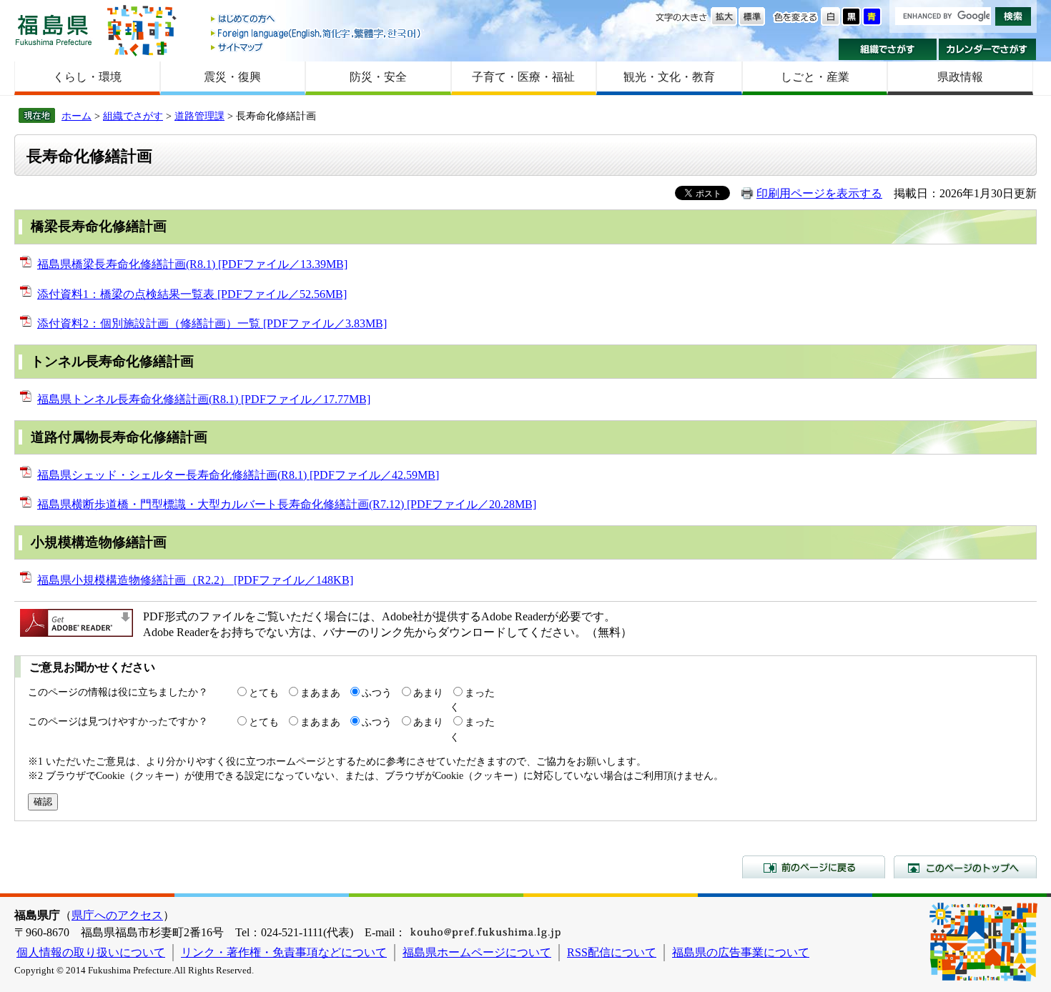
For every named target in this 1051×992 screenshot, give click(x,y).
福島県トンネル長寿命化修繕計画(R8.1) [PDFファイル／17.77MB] (203, 399)
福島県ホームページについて (477, 952)
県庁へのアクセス (117, 915)
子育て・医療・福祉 (523, 77)
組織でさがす (888, 49)
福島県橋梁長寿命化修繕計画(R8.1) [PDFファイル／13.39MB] (192, 264)
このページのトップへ (965, 866)
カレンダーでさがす (988, 49)
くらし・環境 (87, 77)
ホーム (76, 115)
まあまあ (320, 692)
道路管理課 (199, 115)
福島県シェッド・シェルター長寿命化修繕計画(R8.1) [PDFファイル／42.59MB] (238, 475)
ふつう (377, 692)
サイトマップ (316, 47)
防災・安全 (378, 77)
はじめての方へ (316, 19)
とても (264, 692)
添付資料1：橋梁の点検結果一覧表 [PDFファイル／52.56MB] (192, 294)
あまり (428, 692)
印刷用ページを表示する (819, 193)
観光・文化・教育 (669, 77)
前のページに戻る (813, 866)
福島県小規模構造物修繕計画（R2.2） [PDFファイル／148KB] (195, 580)
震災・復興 (232, 77)
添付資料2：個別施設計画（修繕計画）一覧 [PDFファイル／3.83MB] (212, 323)
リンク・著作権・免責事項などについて (284, 952)
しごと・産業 (815, 77)
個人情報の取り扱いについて (90, 952)
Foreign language (316, 33)
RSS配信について (611, 952)
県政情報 (960, 77)
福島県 (53, 29)
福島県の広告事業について (740, 952)
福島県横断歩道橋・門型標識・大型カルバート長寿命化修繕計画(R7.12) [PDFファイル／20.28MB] (286, 504)
